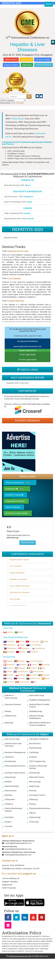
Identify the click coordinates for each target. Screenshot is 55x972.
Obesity (8, 711)
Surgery (8, 821)
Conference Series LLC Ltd (19, 956)
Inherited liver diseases (19, 592)
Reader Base (27, 65)
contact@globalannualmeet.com (18, 843)
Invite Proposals (9, 888)
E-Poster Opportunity (27, 359)
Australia (10, 641)
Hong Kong (34, 641)
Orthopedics (10, 799)
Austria (10, 661)
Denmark (11, 664)
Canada (10, 632)
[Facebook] (8, 918)
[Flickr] (8, 926)
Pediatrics (9, 804)
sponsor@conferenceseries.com (27, 346)
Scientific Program (13, 495)
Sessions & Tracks (43, 59)
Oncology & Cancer (37, 795)
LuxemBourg (22, 671)
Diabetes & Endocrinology (11, 696)
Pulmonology (35, 817)
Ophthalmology (35, 711)
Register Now (26, 59)
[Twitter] (16, 918)
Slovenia (21, 678)
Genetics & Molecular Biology (38, 767)
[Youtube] (33, 918)
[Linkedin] (24, 918)
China (21, 641)
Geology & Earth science (15, 772)
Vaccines (8, 826)
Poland (22, 675)
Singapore (25, 648)
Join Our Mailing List (10, 878)
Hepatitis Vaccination (18, 579)
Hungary (21, 668)
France (34, 664)
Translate (20, 103)
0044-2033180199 (17, 865)
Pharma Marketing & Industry (13, 809)
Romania (10, 652)
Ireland (33, 668)
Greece (10, 668)
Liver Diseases (15, 566)
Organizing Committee (15, 501)
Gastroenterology (36, 695)
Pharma (32, 804)
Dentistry (33, 757)
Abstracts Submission (17, 482)
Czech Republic (36, 661)
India (46, 641)
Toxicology (34, 821)
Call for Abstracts (12, 507)
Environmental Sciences (15, 766)
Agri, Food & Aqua (12, 739)
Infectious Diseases (13, 704)
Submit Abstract (11, 59)
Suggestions (7, 884)
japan (22, 645)
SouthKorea (40, 648)
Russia (9, 678)
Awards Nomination (43, 65)
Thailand (34, 652)
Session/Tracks (10, 237)
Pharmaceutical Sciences (39, 808)
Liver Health (14, 599)
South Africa (35, 678)
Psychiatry (9, 817)
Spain (47, 678)
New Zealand (35, 645)
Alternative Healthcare (38, 739)
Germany (46, 664)
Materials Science (36, 777)
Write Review (27, 542)
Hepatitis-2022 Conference (17, 383)
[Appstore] (41, 96)
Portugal (33, 675)
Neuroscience (11, 790)
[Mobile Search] (29, 96)
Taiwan (22, 652)
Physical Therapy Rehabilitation (36, 716)
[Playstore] (37, 96)
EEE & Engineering (37, 761)
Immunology (10, 777)
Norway (10, 675)
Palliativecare (10, 715)
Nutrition (8, 795)
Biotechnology (35, 748)
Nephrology (34, 786)
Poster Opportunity (28, 354)
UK (35, 682)
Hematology (34, 772)
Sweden (10, 682)
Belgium (21, 661)
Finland (23, 664)
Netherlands (38, 671)
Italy (43, 668)
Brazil (20, 632)
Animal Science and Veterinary (13, 744)
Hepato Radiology (17, 572)
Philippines (11, 648)
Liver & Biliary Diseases (19, 586)
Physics (32, 813)
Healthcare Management (39, 700)
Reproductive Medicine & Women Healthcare (40, 723)
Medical (8, 781)
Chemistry (9, 757)
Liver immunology (17, 605)
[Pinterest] (41, 918)
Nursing (32, 790)
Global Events (18, 118)
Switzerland (24, 682)
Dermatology (10, 761)
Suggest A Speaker (10, 881)
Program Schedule (11, 65)
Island (9, 671)
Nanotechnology (12, 786)
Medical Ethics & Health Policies (39, 705)
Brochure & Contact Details (16, 513)
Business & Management (15, 752)
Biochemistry (35, 743)
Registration (14, 488)
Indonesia (11, 645)
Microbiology (35, 781)
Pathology (33, 799)
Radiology (9, 722)
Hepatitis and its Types (19, 559)
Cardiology (34, 752)
